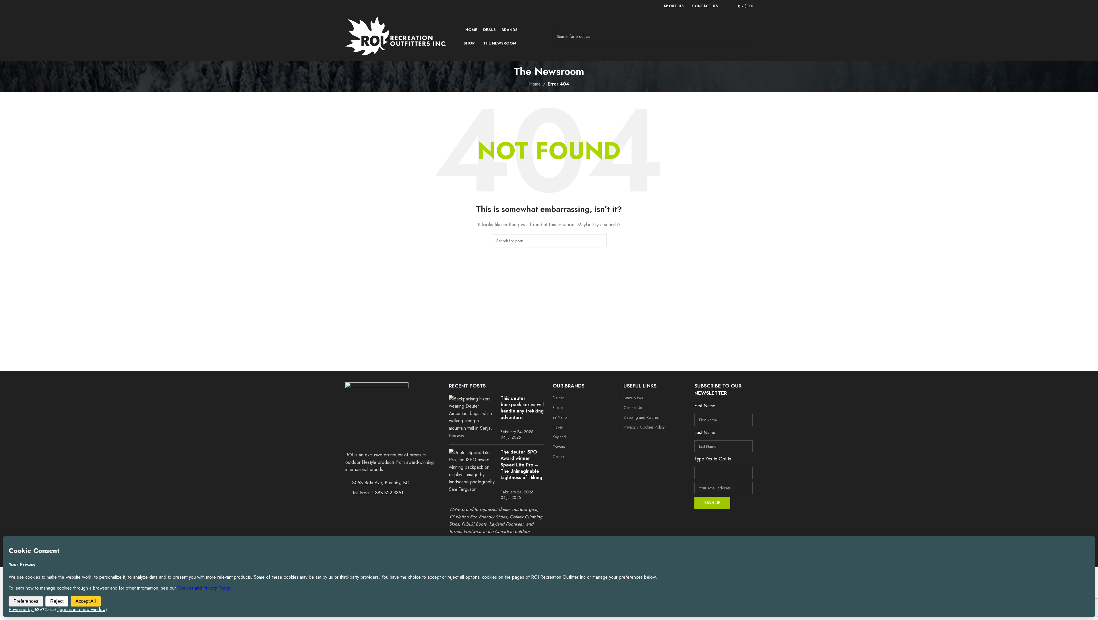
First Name (704, 405)
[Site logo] (395, 36)
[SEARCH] (746, 36)
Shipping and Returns (641, 417)
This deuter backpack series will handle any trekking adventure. (522, 408)
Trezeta (559, 447)
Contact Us (632, 407)
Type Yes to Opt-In (712, 459)
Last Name (704, 432)
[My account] (725, 6)
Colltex (558, 457)
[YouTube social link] (651, 439)
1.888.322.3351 (387, 492)
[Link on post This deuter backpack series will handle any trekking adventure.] (473, 417)
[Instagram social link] (640, 439)
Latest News (633, 398)
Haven (558, 427)
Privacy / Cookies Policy (644, 427)
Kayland (559, 437)
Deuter (558, 398)
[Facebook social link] (629, 439)
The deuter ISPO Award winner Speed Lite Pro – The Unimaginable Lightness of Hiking (521, 465)
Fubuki (558, 407)
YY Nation (561, 417)
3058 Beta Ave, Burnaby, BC (380, 482)
